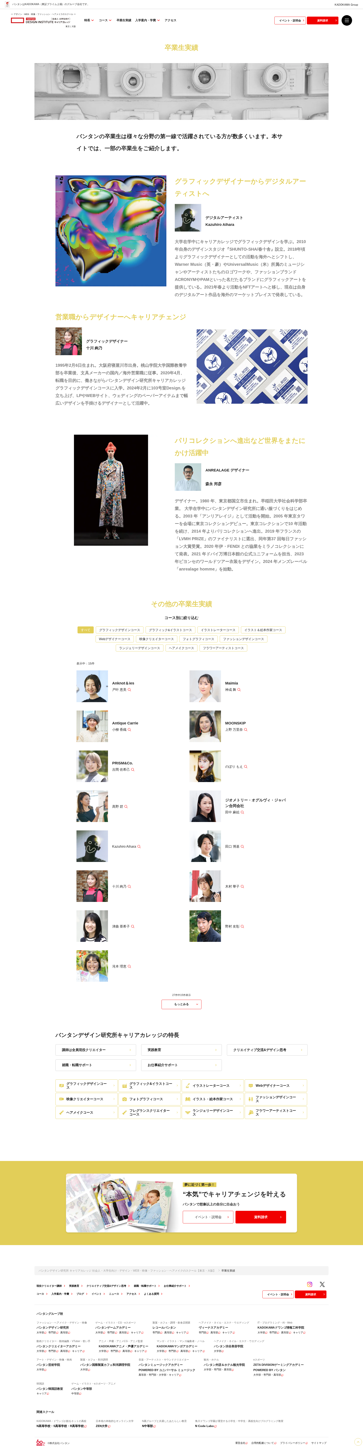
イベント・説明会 (290, 20)
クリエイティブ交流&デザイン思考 (259, 1050)
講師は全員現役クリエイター (84, 1050)
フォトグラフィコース (198, 639)
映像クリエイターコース (156, 639)
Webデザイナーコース (114, 639)
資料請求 (322, 20)
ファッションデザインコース (243, 639)
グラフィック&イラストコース (170, 630)
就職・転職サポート (77, 1065)
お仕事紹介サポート (163, 1065)
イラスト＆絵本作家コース (263, 630)
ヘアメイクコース (181, 648)
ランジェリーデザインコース (139, 648)
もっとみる (181, 1004)
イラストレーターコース (218, 630)
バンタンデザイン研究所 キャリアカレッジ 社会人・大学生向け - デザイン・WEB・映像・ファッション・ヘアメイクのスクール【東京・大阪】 (127, 1270)
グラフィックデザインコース (119, 630)
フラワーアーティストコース (223, 648)
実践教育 (154, 1050)
